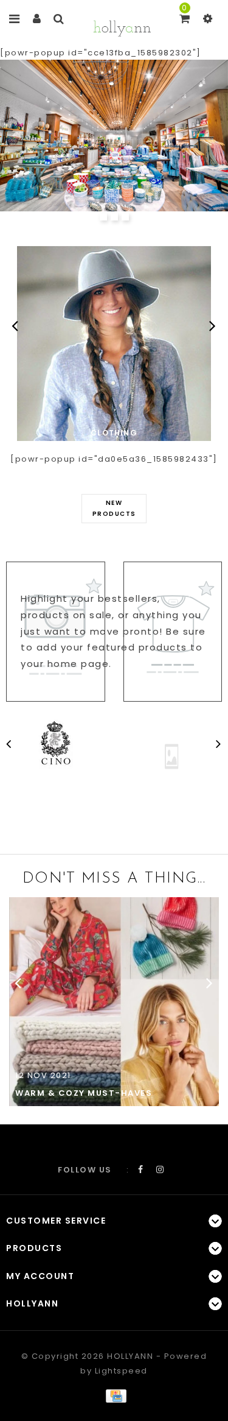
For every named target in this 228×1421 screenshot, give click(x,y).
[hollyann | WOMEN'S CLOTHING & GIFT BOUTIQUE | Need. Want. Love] (121, 27)
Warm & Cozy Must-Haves (83, 1093)
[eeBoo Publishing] (171, 756)
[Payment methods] (114, 1395)
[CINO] (57, 744)
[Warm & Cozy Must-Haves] (114, 1001)
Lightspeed (121, 1371)
